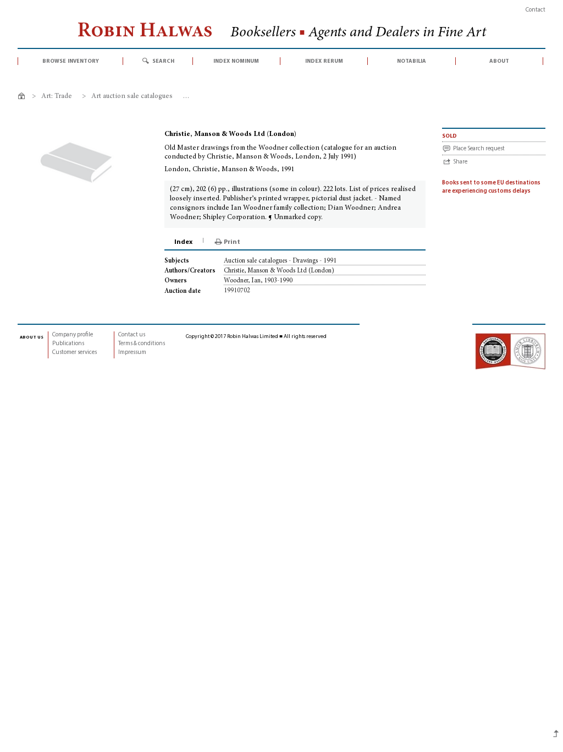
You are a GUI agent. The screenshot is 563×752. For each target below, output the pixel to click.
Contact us (131, 335)
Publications (68, 344)
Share (460, 162)
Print (232, 242)
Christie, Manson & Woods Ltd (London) (279, 271)
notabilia (411, 61)
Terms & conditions (141, 344)
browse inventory (70, 61)
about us (31, 337)
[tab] (184, 242)
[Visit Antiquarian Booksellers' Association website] (510, 351)
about (499, 61)
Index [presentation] (183, 242)
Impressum (132, 353)
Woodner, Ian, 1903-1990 (258, 280)
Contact (535, 10)
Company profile (72, 335)
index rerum (324, 61)
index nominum (236, 61)
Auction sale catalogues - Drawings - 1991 (280, 261)
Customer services (74, 353)
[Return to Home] (23, 98)
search (163, 61)
